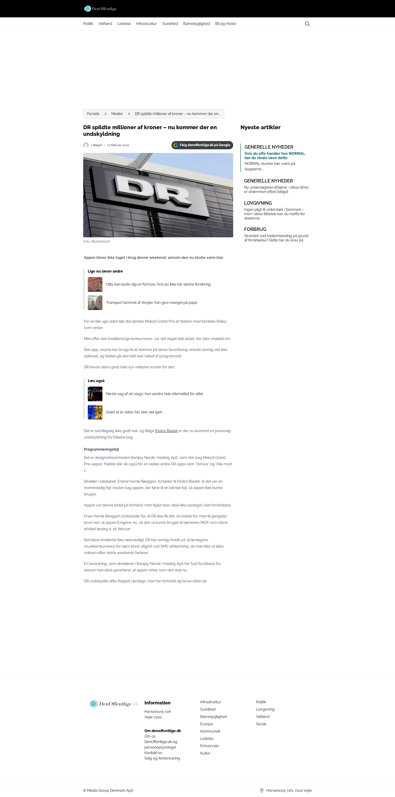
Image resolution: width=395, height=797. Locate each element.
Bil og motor (225, 23)
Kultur (205, 753)
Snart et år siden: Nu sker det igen (134, 412)
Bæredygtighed (196, 23)
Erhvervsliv (209, 746)
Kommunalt (210, 731)
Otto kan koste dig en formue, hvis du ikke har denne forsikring (158, 284)
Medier (117, 114)
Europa (206, 724)
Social (261, 724)
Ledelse (124, 23)
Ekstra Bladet (166, 431)
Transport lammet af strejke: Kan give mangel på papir (151, 302)
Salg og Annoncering (162, 758)
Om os (150, 736)
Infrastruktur (146, 23)
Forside (93, 114)
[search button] (307, 23)
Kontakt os (153, 753)
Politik (88, 23)
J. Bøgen (96, 145)
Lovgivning (265, 709)
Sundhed (170, 23)
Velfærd (105, 23)
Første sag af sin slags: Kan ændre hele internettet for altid (154, 394)
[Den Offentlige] (197, 9)
